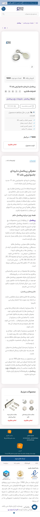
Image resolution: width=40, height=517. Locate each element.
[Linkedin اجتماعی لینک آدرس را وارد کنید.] (9, 91)
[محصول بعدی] (2, 28)
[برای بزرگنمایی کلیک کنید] (32, 67)
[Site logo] (20, 9)
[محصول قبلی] (7, 28)
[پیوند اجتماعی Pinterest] (12, 91)
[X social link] (16, 91)
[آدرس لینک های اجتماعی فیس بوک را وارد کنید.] (19, 91)
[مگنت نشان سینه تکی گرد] (28, 405)
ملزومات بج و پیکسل (28, 23)
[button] (36, 410)
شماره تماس (30, 436)
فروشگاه (27, 463)
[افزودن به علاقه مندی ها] (23, 400)
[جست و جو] (3, 14)
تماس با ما (17, 463)
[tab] (33, 161)
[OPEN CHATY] (34, 507)
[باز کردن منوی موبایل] (38, 9)
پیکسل (19, 23)
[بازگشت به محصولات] (5, 28)
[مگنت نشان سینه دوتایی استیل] (12, 405)
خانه (37, 23)
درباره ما (6, 463)
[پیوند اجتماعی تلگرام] (5, 91)
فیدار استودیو (12, 509)
